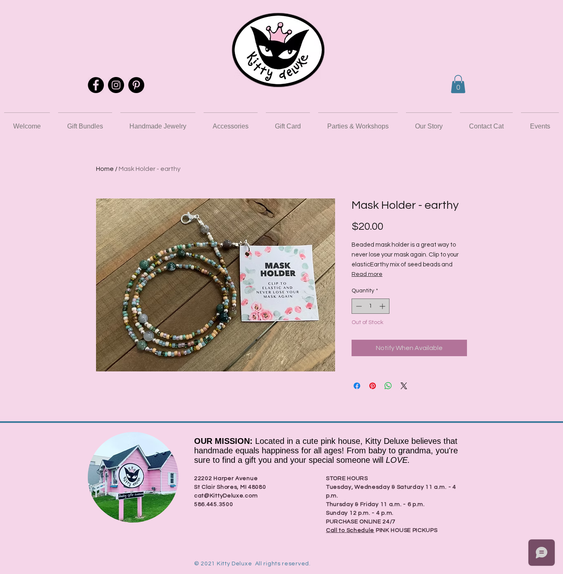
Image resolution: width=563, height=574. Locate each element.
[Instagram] (116, 85)
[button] (458, 84)
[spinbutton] (370, 306)
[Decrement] (358, 306)
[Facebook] (96, 85)
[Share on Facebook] (357, 386)
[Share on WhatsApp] (388, 386)
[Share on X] (404, 386)
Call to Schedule (350, 530)
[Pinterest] (136, 85)
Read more (367, 274)
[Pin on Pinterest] (373, 386)
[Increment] (383, 306)
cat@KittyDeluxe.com (226, 496)
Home (105, 169)
